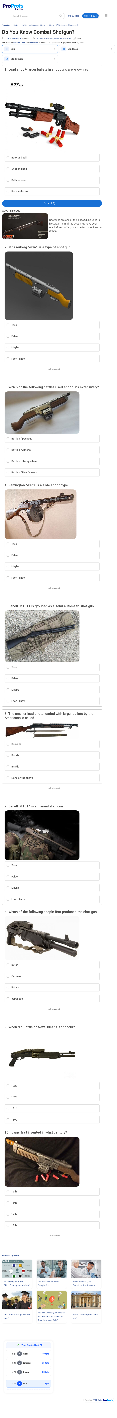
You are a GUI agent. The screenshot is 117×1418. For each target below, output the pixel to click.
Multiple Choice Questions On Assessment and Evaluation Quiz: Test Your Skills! (51, 1316)
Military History (13, 38)
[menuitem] (73, 16)
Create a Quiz (90, 16)
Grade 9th (67, 38)
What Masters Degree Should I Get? (17, 1316)
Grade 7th (50, 38)
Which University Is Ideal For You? (85, 1316)
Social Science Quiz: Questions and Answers (84, 1283)
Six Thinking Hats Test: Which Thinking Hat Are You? (17, 1283)
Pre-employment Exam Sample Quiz (48, 1283)
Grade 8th (58, 38)
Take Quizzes (72, 16)
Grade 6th (41, 38)
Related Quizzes (11, 1255)
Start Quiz (52, 203)
